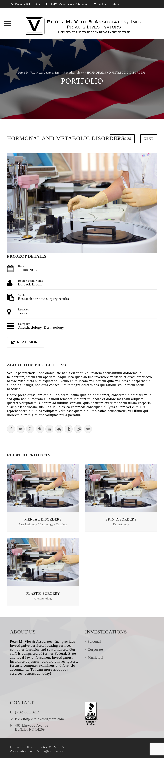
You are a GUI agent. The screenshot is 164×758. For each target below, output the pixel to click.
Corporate (95, 649)
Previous (122, 139)
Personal (94, 641)
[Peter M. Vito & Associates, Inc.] (82, 26)
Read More (28, 342)
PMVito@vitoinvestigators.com (69, 3)
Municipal (95, 657)
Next (148, 139)
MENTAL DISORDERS (43, 519)
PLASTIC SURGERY (43, 593)
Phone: (27, 3)
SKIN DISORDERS (121, 519)
